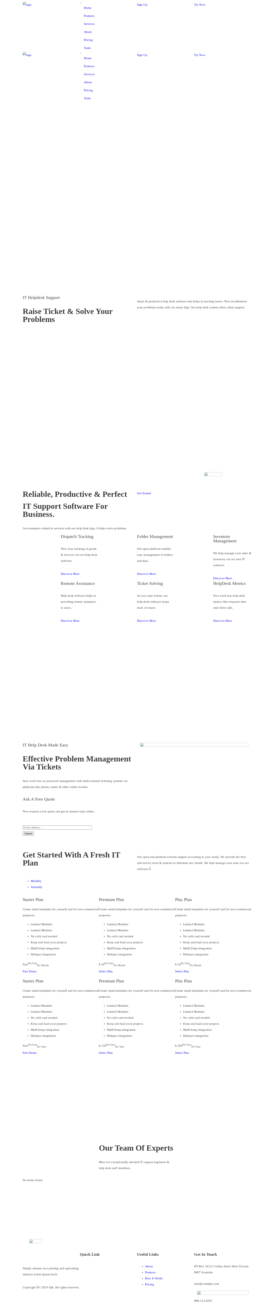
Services (89, 23)
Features (89, 15)
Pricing (88, 40)
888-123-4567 (203, 1300)
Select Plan (106, 971)
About (88, 31)
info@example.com (206, 1283)
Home (87, 7)
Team (87, 48)
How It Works (154, 1278)
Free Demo (30, 971)
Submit (28, 833)
